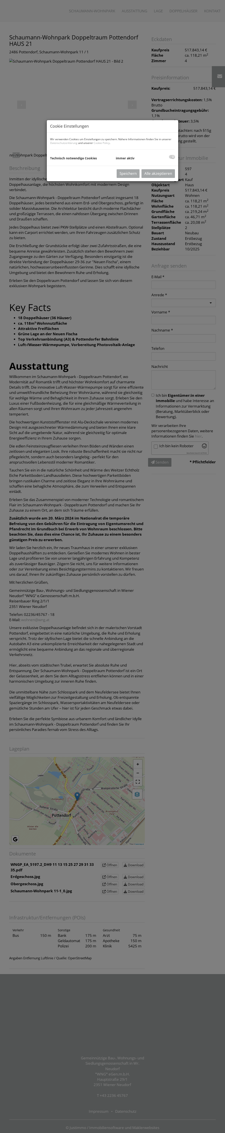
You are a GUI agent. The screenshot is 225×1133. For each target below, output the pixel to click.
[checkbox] (172, 157)
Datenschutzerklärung (63, 143)
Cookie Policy (102, 143)
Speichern (128, 173)
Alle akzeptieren (158, 173)
